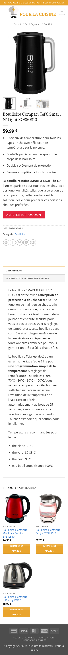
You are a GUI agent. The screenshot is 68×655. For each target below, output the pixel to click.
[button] (62, 12)
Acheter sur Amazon (23, 215)
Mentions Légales (34, 640)
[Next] (59, 63)
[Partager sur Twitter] (20, 242)
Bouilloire (49, 24)
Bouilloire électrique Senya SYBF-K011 (48, 531)
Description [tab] (14, 270)
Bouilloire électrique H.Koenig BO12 (15, 598)
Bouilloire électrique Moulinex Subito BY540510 (15, 533)
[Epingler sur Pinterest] (26, 242)
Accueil (17, 24)
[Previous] (8, 63)
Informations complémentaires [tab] (27, 278)
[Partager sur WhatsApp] (6, 242)
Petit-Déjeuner (32, 24)
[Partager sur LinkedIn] (33, 242)
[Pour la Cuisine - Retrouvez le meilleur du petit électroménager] (32, 12)
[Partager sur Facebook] (13, 242)
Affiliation (46, 637)
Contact (31, 637)
